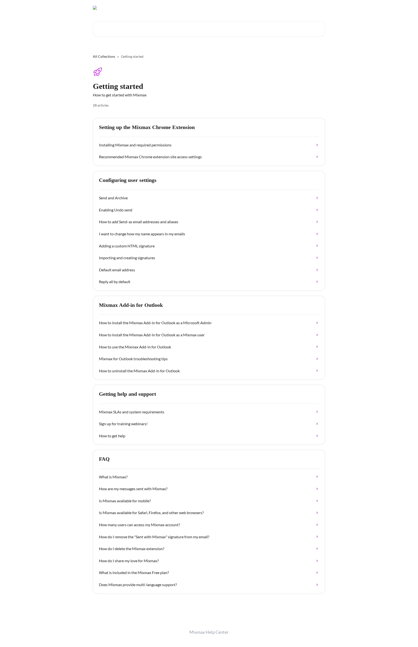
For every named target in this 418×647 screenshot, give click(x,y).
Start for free (266, 7)
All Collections (104, 56)
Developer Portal (294, 7)
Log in (317, 7)
